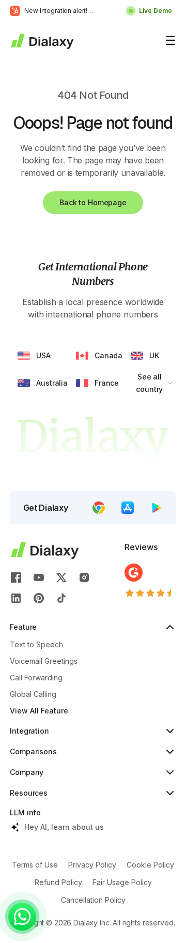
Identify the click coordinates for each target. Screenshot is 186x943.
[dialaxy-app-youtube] (39, 577)
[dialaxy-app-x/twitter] (61, 577)
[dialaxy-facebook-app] (16, 577)
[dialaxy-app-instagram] (84, 577)
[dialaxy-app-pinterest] (39, 598)
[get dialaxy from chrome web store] (98, 507)
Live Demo (155, 10)
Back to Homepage (93, 202)
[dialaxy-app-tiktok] (61, 598)
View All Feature (39, 710)
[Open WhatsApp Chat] (22, 917)
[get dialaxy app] (127, 507)
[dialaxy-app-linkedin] (16, 598)
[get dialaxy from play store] (156, 507)
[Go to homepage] (41, 41)
